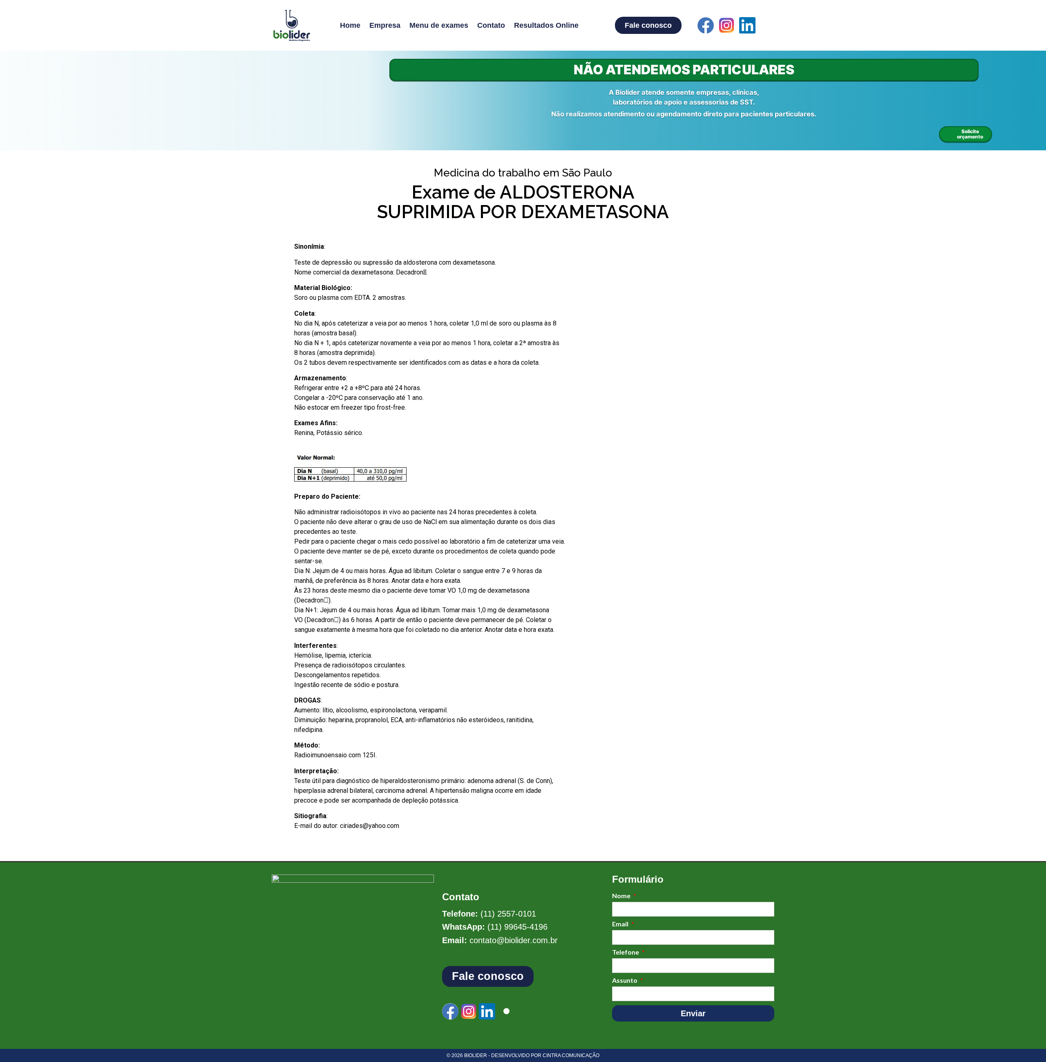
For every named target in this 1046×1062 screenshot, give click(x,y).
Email (621, 924)
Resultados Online (546, 25)
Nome (622, 895)
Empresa (384, 25)
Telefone (626, 952)
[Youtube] (768, 25)
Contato (491, 25)
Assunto (625, 980)
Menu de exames (438, 25)
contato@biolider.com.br (513, 940)
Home (350, 25)
